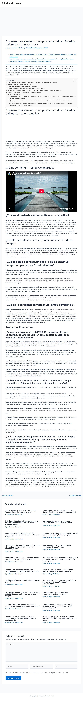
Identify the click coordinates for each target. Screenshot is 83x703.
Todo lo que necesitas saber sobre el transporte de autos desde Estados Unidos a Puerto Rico (22, 534)
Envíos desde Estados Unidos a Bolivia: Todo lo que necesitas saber (30, 61)
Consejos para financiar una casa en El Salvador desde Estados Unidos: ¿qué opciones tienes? (57, 606)
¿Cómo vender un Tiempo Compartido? (19, 84)
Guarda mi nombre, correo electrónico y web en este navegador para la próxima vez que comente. (38, 673)
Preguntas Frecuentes (14, 94)
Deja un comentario (12, 48)
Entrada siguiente (75, 495)
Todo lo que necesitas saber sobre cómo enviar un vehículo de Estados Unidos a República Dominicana (41, 59)
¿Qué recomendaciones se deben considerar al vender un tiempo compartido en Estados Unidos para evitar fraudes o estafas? (41, 100)
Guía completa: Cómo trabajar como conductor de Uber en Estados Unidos (57, 522)
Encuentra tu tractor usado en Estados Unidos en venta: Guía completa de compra (60, 534)
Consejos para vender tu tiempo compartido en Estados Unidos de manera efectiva (32, 82)
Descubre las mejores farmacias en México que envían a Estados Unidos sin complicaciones (59, 582)
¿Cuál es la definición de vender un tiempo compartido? (24, 92)
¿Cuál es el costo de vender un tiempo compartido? (23, 86)
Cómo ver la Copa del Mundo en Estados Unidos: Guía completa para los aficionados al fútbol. (60, 618)
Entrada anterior (7, 495)
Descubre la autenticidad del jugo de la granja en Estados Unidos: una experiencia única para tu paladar (60, 559)
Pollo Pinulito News (11, 3)
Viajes (6, 514)
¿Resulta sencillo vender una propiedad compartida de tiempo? (26, 88)
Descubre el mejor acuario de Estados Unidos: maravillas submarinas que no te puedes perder (20, 618)
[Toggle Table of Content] (74, 80)
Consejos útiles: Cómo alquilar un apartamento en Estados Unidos (55, 593)
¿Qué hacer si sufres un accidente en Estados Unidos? (22, 581)
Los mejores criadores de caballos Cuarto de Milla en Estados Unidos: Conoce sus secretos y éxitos (22, 547)
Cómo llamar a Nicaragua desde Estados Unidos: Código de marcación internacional (59, 511)
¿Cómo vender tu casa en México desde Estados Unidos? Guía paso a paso (20, 511)
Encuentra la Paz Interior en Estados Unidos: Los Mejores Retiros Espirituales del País (22, 558)
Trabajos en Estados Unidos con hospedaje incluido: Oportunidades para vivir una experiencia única (21, 522)
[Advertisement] (41, 23)
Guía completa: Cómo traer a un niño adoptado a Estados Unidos (57, 546)
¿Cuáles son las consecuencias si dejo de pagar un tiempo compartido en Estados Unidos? (34, 90)
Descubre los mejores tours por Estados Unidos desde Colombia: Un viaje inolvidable (22, 605)
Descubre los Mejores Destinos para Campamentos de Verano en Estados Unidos (22, 570)
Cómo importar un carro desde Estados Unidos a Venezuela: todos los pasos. (58, 570)
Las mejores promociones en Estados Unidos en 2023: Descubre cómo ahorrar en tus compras (22, 594)
